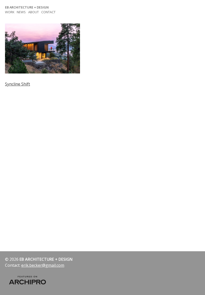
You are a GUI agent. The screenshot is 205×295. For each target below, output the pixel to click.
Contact (48, 12)
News (21, 12)
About (33, 12)
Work (9, 12)
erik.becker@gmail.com (42, 265)
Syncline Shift (17, 84)
